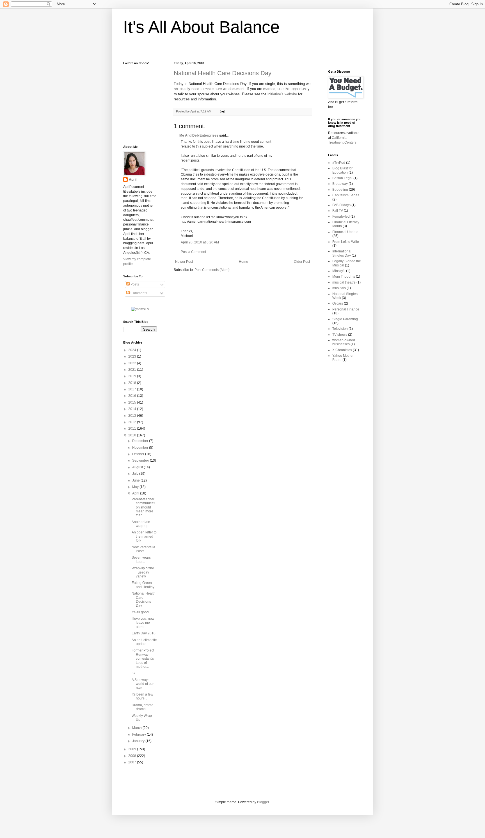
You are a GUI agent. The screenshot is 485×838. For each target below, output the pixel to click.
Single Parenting (345, 319)
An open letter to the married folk (144, 536)
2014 (132, 409)
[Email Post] (221, 111)
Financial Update (345, 232)
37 (134, 673)
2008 (132, 756)
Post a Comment (193, 252)
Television (340, 329)
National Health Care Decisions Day (222, 73)
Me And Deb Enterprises (198, 135)
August (138, 467)
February (139, 734)
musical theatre (344, 282)
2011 (132, 428)
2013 (132, 416)
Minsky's (338, 271)
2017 (132, 389)
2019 (132, 376)
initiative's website (282, 94)
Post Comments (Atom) (212, 270)
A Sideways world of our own (143, 684)
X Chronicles (342, 350)
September (141, 460)
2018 (132, 383)
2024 (132, 350)
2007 (132, 762)
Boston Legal (342, 178)
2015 (132, 402)
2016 (132, 396)
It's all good (140, 612)
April (132, 179)
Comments (138, 293)
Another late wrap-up (141, 524)
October (138, 454)
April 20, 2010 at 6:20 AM (200, 242)
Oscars (337, 303)
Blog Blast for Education (342, 170)
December (140, 441)
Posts (134, 284)
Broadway (340, 184)
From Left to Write (345, 242)
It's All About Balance (201, 27)
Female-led (341, 216)
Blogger (263, 802)
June (136, 480)
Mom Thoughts (343, 276)
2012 (132, 422)
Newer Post (184, 262)
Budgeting (340, 190)
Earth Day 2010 (143, 633)
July (135, 474)
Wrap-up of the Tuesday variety (143, 572)
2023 (132, 356)
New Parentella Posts (143, 549)
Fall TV (337, 211)
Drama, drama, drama (143, 707)
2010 (132, 435)
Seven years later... (141, 559)
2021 (132, 370)
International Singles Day (341, 253)
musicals (339, 288)
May (135, 487)
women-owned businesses (343, 342)
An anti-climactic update (144, 642)
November (140, 448)
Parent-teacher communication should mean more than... (143, 507)
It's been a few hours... (142, 696)
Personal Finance (345, 309)
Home (243, 262)
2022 (132, 363)
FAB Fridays (341, 205)
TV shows (339, 335)
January (138, 741)
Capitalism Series (345, 195)
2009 (132, 749)
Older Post (302, 262)
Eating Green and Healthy (143, 585)
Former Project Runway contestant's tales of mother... (143, 658)
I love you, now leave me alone (143, 623)
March (137, 728)
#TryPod (338, 163)
